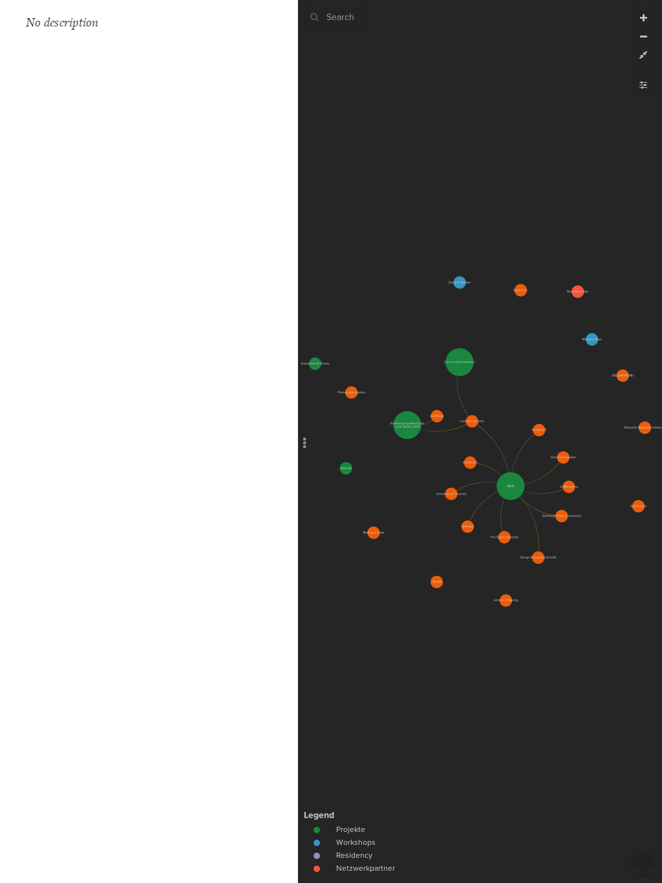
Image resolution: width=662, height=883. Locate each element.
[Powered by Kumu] (643, 863)
